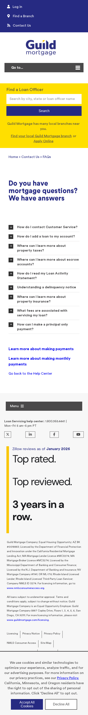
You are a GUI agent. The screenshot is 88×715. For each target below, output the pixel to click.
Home (13, 157)
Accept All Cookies (27, 704)
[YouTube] (78, 434)
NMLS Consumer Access (21, 643)
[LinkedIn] (30, 434)
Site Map (46, 643)
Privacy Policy (52, 633)
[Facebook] (54, 434)
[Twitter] (7, 434)
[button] (44, 227)
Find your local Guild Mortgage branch (41, 136)
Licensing (12, 633)
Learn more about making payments (41, 349)
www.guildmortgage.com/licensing (28, 620)
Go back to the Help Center (30, 373)
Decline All (61, 704)
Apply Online (43, 141)
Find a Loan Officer (24, 90)
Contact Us (30, 157)
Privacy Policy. (68, 678)
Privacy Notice (31, 633)
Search (44, 111)
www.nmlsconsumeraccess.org (25, 588)
